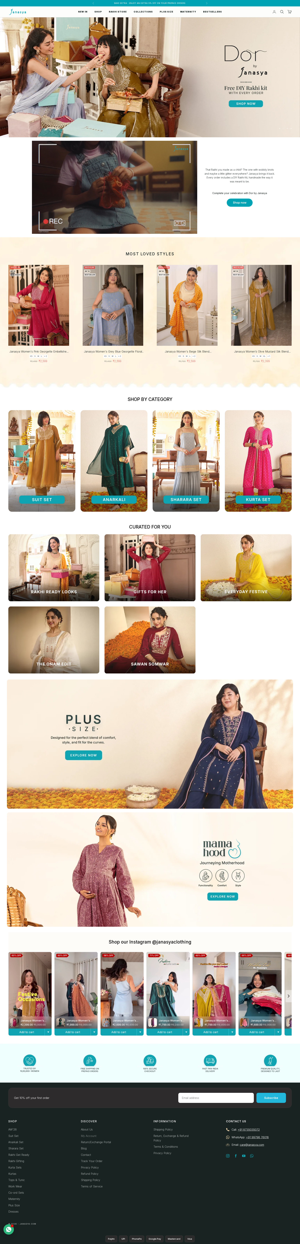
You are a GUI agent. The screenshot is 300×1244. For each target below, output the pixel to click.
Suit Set (13, 1136)
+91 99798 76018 (257, 1137)
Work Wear (15, 1186)
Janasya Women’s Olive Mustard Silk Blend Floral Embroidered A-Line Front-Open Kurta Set (261, 352)
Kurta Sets (15, 1167)
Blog (84, 1148)
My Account (88, 1136)
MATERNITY (188, 11)
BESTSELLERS (212, 11)
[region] (150, 77)
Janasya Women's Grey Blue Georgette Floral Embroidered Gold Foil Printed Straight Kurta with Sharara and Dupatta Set (113, 352)
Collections (143, 11)
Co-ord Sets (16, 1192)
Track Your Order (91, 1161)
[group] (150, 77)
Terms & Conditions (165, 1146)
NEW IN (83, 11)
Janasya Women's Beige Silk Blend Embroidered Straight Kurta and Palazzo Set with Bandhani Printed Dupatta (187, 352)
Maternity (14, 1199)
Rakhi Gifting (16, 1161)
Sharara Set (15, 1148)
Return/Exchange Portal (96, 1142)
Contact (86, 1155)
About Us (87, 1129)
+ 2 (45, 356)
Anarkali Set (15, 1142)
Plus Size (14, 1205)
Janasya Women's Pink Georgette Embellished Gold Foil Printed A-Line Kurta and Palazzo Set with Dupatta (38, 352)
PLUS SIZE (166, 11)
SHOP (98, 11)
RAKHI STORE (118, 11)
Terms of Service (92, 1186)
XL (264, 356)
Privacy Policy (90, 1167)
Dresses (13, 1211)
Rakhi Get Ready (18, 1155)
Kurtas (12, 1173)
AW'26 (12, 1129)
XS (31, 356)
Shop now (239, 202)
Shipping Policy (90, 1180)
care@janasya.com (252, 1144)
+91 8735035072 (249, 1129)
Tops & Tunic (16, 1180)
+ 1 (269, 356)
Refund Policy (89, 1173)
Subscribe (271, 1098)
